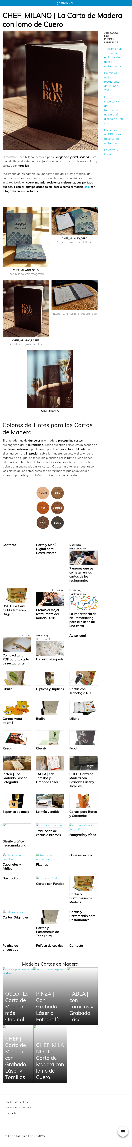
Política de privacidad (18, 1107)
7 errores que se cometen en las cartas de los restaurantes (113, 57)
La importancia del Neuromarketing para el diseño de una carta (113, 110)
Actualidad (58, 590)
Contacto (11, 1113)
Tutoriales (25, 635)
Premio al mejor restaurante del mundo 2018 (111, 81)
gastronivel (65, 2)
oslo (87, 187)
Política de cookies (17, 1102)
